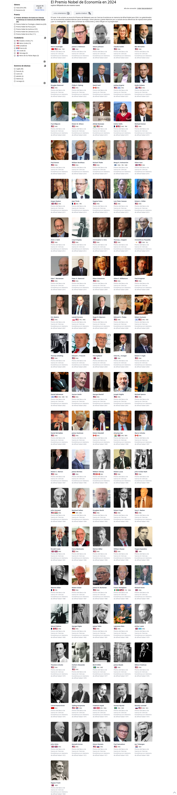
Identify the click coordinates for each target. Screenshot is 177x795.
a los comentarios (60, 13)
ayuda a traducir (81, 13)
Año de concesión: (130, 8)
